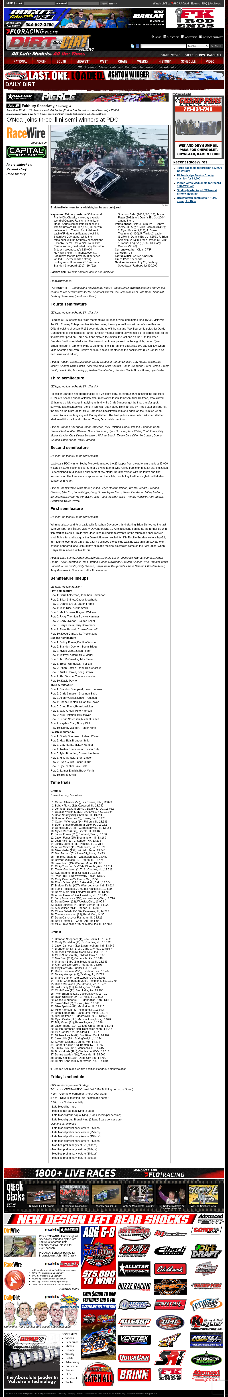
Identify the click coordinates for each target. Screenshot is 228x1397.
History (69, 1350)
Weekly (69, 1354)
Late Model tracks (167, 67)
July (141, 67)
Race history (16, 174)
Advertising (72, 1362)
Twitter (69, 1382)
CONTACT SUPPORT (212, 37)
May (127, 67)
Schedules (71, 1342)
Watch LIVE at (162, 3)
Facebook (71, 1378)
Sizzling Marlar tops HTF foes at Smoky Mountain (197, 192)
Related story (16, 169)
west (104, 60)
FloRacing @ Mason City (74, 1206)
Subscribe (71, 1366)
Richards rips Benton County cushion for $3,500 (195, 177)
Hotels (188, 55)
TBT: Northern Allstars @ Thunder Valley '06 (170, 1207)
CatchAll (214, 55)
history (165, 60)
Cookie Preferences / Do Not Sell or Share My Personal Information (112, 1393)
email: (19, 3)
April (120, 67)
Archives (215, 3)
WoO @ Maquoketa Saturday (139, 1206)
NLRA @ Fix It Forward (41, 1206)
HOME (158, 37)
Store (175, 55)
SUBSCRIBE (173, 37)
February (103, 67)
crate (123, 60)
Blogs (200, 55)
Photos (69, 1346)
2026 (80, 67)
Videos (69, 1338)
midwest (83, 60)
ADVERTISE (191, 37)
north (42, 60)
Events (195, 3)
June (134, 67)
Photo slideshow (19, 164)
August (149, 67)
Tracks (69, 1370)
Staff (165, 55)
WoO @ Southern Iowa (203, 1206)
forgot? (113, 4)
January (92, 67)
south (61, 60)
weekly (143, 60)
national (18, 60)
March (113, 67)
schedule (189, 60)
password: (61, 3)
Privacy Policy (66, 1393)
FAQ (204, 3)
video (213, 60)
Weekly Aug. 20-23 (106, 1206)
